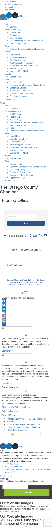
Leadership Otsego (18, 87)
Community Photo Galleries (21, 93)
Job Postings (26, 282)
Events (8, 73)
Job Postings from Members (21, 62)
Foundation (10, 99)
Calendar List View (10, 411)
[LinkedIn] (26, 309)
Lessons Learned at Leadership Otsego (23, 427)
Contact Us (36, 282)
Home (7, 24)
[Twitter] (26, 305)
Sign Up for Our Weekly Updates (24, 65)
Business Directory (13, 29)
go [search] (27, 223)
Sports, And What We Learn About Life (23, 424)
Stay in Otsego (16, 37)
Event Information (17, 60)
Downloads (14, 26)
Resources (9, 46)
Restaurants (15, 35)
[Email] (26, 313)
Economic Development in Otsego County (28, 85)
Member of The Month (19, 71)
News (7, 51)
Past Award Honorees (19, 96)
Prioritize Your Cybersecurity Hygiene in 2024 (26, 418)
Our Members (15, 32)
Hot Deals (40, 280)
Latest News (15, 54)
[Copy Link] (26, 317)
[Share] (26, 324)
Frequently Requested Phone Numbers (26, 40)
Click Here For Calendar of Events (16, 407)
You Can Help (16, 82)
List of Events (15, 76)
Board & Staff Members (20, 90)
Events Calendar (28, 280)
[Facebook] (26, 301)
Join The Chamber (36, 285)
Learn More (7, 350)
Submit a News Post (18, 57)
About (7, 79)
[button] (26, 103)
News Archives (16, 68)
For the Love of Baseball (17, 429)
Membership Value (18, 43)
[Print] (26, 321)
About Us (11, 421)
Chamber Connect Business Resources (27, 48)
